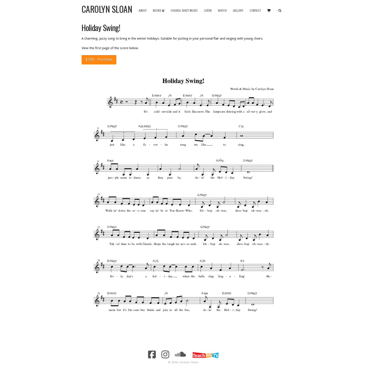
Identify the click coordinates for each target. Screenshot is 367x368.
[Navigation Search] (279, 7)
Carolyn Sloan (107, 9)
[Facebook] (152, 354)
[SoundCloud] (180, 354)
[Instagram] (165, 354)
